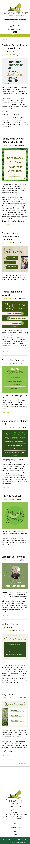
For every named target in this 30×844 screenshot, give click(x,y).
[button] (14, 32)
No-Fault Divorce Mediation (10, 626)
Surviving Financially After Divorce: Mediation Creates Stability (15, 48)
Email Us (16, 26)
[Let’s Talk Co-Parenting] (15, 576)
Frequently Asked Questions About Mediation (10, 236)
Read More (5, 130)
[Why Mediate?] (15, 714)
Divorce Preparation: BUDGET (12, 293)
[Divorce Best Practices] (15, 379)
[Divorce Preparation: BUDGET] (15, 314)
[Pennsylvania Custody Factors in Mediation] (15, 164)
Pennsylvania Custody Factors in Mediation (13, 140)
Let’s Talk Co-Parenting (13, 556)
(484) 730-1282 (16, 29)
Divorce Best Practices (13, 360)
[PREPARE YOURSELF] (15, 515)
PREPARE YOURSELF (12, 496)
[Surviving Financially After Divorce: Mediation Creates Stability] (15, 71)
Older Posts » (23, 764)
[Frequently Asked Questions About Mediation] (15, 259)
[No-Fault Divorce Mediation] (15, 647)
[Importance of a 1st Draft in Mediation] (15, 443)
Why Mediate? (9, 694)
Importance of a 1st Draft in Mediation (15, 422)
